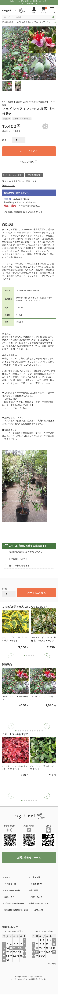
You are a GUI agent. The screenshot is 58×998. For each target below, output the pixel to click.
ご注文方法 (35, 877)
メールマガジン (37, 910)
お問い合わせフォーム (29, 857)
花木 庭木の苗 (7, 22)
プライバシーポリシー (14, 903)
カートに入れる (29, 151)
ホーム (7, 877)
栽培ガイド (9, 897)
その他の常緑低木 (24, 22)
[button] (47, 656)
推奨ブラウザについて (40, 903)
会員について (36, 884)
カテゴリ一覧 (10, 884)
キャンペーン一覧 (12, 890)
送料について (8, 185)
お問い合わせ (36, 897)
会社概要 (34, 890)
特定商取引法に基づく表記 (16, 910)
